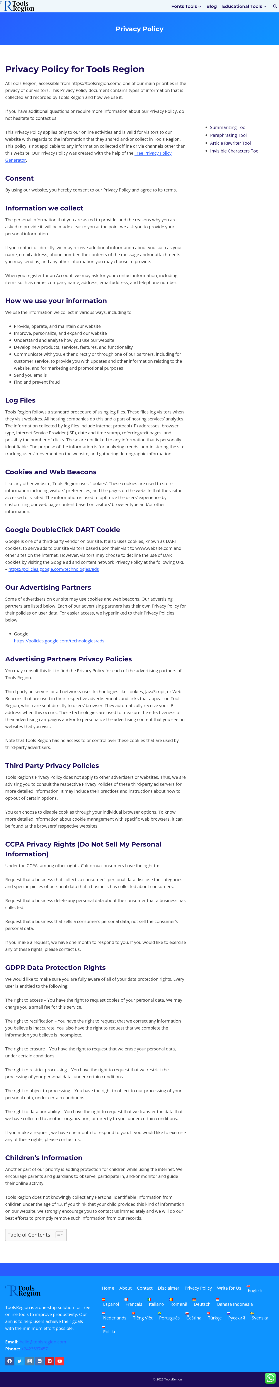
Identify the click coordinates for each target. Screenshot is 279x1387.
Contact (145, 1288)
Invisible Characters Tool (235, 151)
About (125, 1288)
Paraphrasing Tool (228, 135)
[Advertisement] (237, 90)
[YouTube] (59, 1361)
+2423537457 (34, 1349)
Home (108, 1288)
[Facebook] (9, 1361)
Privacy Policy (198, 1288)
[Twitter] (19, 1361)
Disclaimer (168, 1288)
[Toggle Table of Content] (57, 1234)
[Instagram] (29, 1361)
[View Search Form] (275, 6)
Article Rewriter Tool (230, 143)
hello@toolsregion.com (43, 1342)
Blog (211, 6)
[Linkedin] (39, 1361)
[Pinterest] (49, 1361)
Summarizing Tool (228, 127)
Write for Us (229, 1288)
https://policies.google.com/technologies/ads (54, 569)
